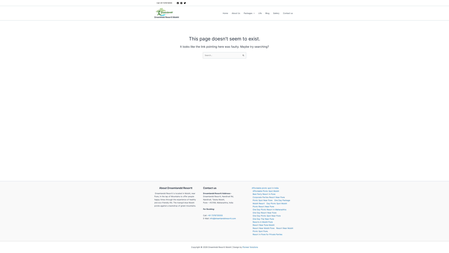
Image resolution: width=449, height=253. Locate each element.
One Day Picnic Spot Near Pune (267, 216)
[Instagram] (181, 3)
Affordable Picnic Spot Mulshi (266, 191)
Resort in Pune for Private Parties (267, 234)
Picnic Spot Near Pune (262, 200)
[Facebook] (178, 3)
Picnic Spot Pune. (260, 231)
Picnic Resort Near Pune (263, 206)
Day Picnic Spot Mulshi (277, 203)
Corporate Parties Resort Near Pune (269, 197)
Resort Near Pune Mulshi (263, 225)
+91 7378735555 (215, 215)
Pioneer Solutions (250, 247)
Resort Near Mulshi (284, 228)
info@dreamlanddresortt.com (223, 218)
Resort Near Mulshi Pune (263, 228)
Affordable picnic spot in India (265, 188)
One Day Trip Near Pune (263, 219)
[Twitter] (185, 3)
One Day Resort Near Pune (264, 213)
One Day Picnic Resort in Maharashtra (269, 209)
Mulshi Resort (259, 203)
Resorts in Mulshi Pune (263, 222)
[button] (164, 3)
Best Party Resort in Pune (264, 194)
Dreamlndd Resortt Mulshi (166, 17)
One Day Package (282, 200)
